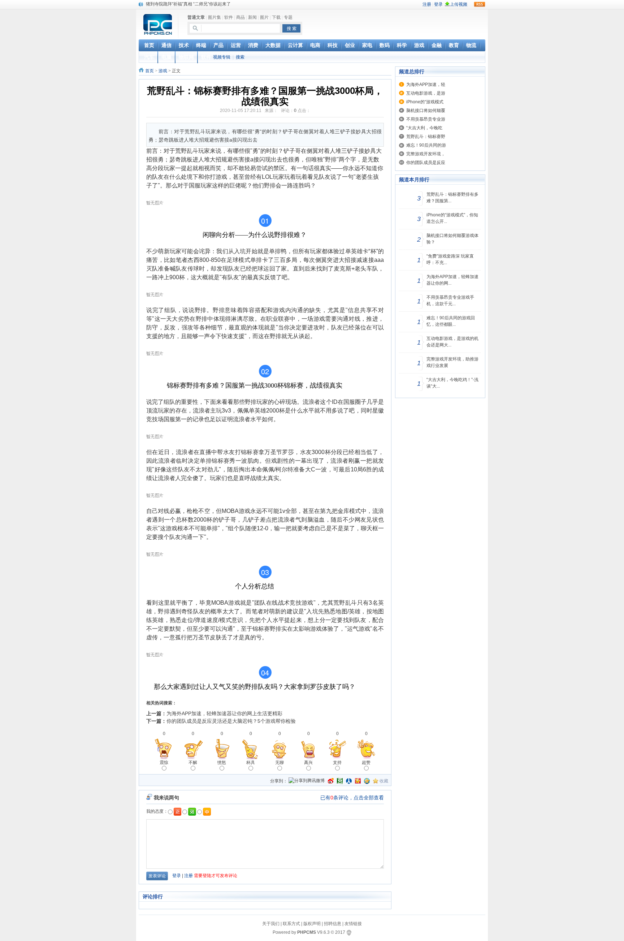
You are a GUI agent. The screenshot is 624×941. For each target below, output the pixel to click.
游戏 (163, 70)
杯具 (250, 762)
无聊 (279, 762)
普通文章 (196, 17)
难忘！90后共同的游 (426, 145)
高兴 (308, 762)
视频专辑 (221, 57)
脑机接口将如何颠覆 (425, 110)
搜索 (240, 57)
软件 (228, 17)
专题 (288, 17)
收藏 (384, 781)
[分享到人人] (349, 781)
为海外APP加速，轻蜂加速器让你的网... (452, 280)
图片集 (214, 17)
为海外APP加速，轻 (425, 84)
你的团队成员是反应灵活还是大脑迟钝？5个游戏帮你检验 (231, 721)
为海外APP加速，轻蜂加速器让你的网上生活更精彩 (224, 713)
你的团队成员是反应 (425, 162)
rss (479, 4)
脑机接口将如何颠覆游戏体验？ (452, 239)
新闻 (252, 17)
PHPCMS (306, 932)
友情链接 (353, 923)
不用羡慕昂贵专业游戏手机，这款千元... (450, 300)
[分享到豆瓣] (340, 781)
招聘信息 (332, 923)
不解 (192, 762)
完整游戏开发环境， (425, 153)
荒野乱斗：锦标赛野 (425, 136)
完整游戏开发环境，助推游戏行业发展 (452, 362)
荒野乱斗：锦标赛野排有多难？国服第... (452, 197)
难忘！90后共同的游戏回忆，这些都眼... (450, 321)
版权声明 (312, 923)
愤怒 (221, 762)
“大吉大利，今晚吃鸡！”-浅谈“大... (452, 383)
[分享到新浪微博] (331, 781)
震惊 (164, 762)
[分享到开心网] (358, 781)
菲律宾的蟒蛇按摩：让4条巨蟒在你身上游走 (188, 4)
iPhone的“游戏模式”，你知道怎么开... (452, 218)
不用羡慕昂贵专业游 (425, 119)
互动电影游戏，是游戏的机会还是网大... (452, 342)
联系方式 (291, 923)
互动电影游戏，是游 (425, 93)
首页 (149, 70)
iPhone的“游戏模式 (424, 101)
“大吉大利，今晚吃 (424, 127)
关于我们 (271, 923)
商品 (240, 17)
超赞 (366, 762)
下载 (276, 17)
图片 (264, 17)
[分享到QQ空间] (367, 781)
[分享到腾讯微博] (307, 781)
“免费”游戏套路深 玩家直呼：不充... (450, 259)
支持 (337, 762)
